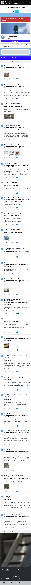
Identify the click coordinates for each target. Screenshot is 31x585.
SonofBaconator (10, 67)
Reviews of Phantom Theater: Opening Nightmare (12, 19)
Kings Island (8, 253)
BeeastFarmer (22, 264)
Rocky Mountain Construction (12, 65)
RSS (22, 574)
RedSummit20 (22, 251)
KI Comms (7, 263)
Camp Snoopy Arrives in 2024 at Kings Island (16, 430)
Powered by (23, 578)
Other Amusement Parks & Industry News (16, 68)
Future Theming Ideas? (10, 163)
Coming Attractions (13, 166)
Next (26, 61)
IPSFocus (18, 576)
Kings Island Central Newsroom (13, 434)
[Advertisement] (15, 550)
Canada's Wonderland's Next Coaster (14, 475)
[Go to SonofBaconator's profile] (2, 66)
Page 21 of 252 (15, 61)
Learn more (3, 2)
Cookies (16, 574)
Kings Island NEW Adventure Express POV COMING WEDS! (15, 248)
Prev (5, 61)
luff (20, 67)
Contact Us (10, 574)
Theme (12, 576)
